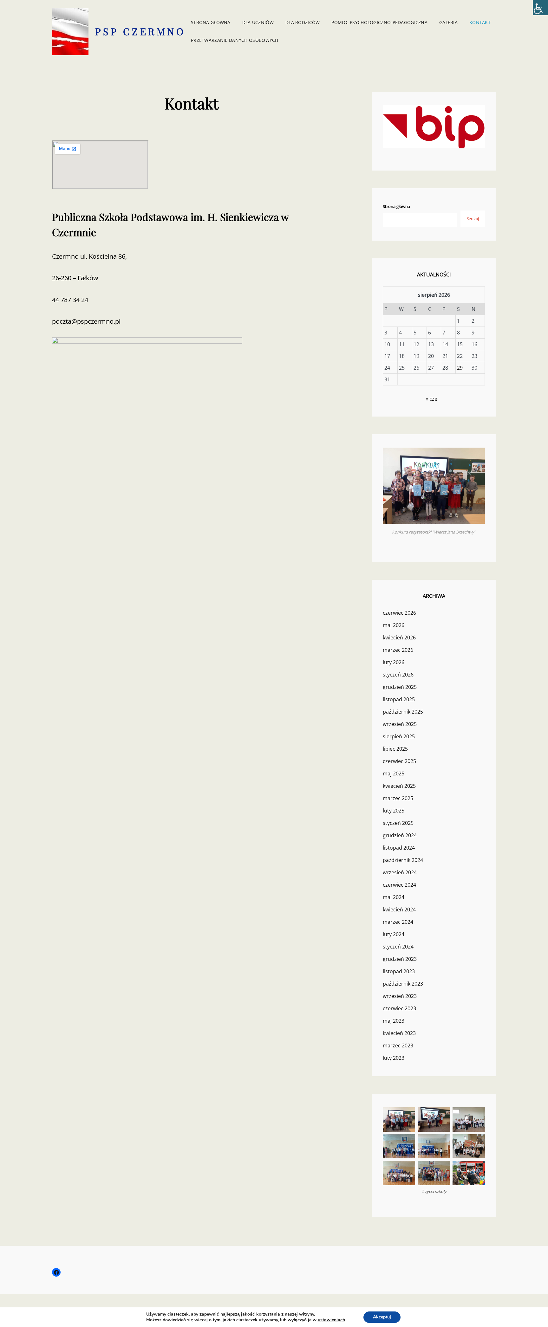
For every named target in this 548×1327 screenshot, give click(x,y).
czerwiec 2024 (399, 884)
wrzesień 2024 (400, 872)
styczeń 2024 (398, 946)
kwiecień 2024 (399, 909)
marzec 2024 (398, 921)
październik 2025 (403, 711)
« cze (431, 398)
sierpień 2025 (399, 736)
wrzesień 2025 (400, 724)
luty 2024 (393, 934)
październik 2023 (403, 983)
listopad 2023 (399, 971)
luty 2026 (393, 662)
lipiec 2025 (395, 748)
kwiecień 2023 (399, 1033)
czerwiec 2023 (399, 1008)
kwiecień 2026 (399, 637)
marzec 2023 (398, 1045)
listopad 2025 (399, 699)
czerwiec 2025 (399, 761)
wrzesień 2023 (400, 996)
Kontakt (480, 22)
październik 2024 (403, 860)
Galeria (448, 22)
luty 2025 (393, 810)
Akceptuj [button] (382, 1317)
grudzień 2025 (400, 686)
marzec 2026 (398, 649)
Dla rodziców (302, 22)
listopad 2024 (399, 847)
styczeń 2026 (398, 674)
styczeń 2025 (398, 822)
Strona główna (211, 22)
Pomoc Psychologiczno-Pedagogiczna (379, 22)
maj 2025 (393, 773)
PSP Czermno (140, 31)
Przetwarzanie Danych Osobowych (234, 40)
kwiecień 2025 (399, 785)
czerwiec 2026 (399, 612)
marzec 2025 (398, 798)
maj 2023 (393, 1020)
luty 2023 (393, 1057)
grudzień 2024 (400, 835)
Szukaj (473, 219)
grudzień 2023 (400, 958)
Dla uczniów (258, 22)
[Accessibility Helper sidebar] (540, 7)
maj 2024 (393, 897)
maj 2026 (393, 625)
